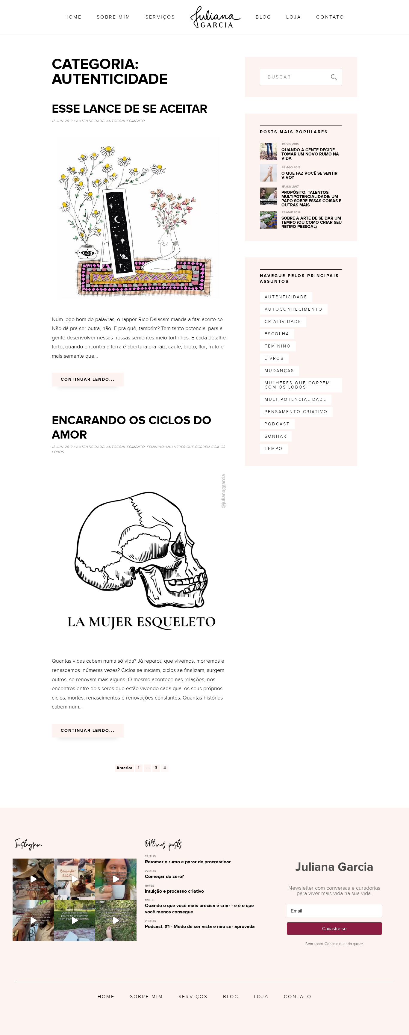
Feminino (155, 447)
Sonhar (276, 436)
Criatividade (283, 321)
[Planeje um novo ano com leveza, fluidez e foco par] (33, 879)
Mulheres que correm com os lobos (297, 385)
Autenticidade (90, 121)
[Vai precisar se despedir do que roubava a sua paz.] (74, 920)
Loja (293, 17)
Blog (264, 17)
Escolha (277, 333)
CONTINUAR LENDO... (88, 379)
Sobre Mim (114, 17)
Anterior (124, 767)
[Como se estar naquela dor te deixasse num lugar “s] (116, 920)
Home (73, 17)
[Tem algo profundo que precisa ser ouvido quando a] (116, 879)
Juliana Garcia (215, 17)
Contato (330, 17)
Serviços (160, 17)
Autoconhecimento (125, 121)
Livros (274, 358)
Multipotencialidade (296, 399)
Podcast (277, 424)
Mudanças (279, 370)
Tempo (274, 448)
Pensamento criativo (296, 411)
